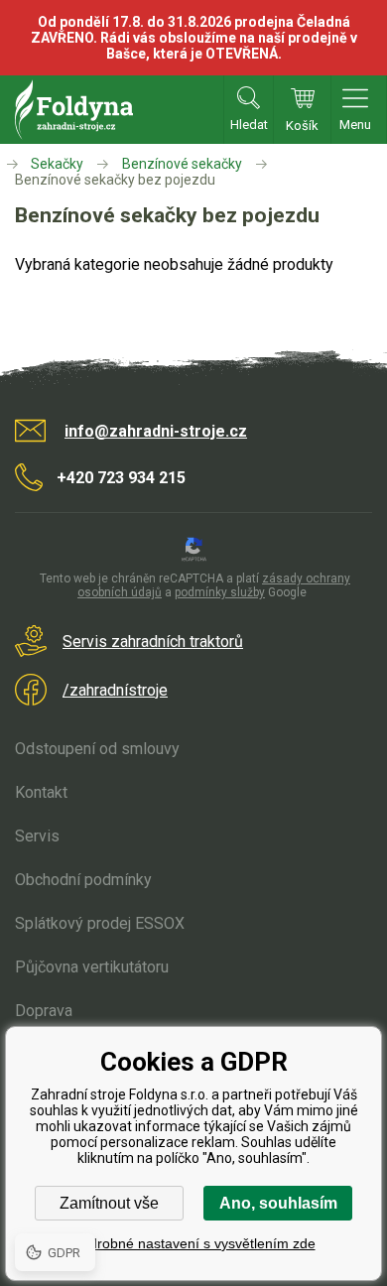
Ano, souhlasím (278, 1203)
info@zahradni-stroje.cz (155, 431)
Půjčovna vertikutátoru (92, 967)
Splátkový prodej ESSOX (100, 923)
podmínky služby (220, 592)
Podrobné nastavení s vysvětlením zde (194, 1243)
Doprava (43, 1010)
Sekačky (57, 164)
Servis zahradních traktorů (153, 641)
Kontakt (41, 792)
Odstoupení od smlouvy (97, 748)
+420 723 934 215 (121, 477)
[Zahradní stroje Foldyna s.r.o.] (14, 164)
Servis (37, 836)
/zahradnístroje (115, 690)
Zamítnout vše (109, 1203)
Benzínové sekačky (182, 164)
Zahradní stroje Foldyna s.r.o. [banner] (74, 109)
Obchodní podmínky (83, 879)
